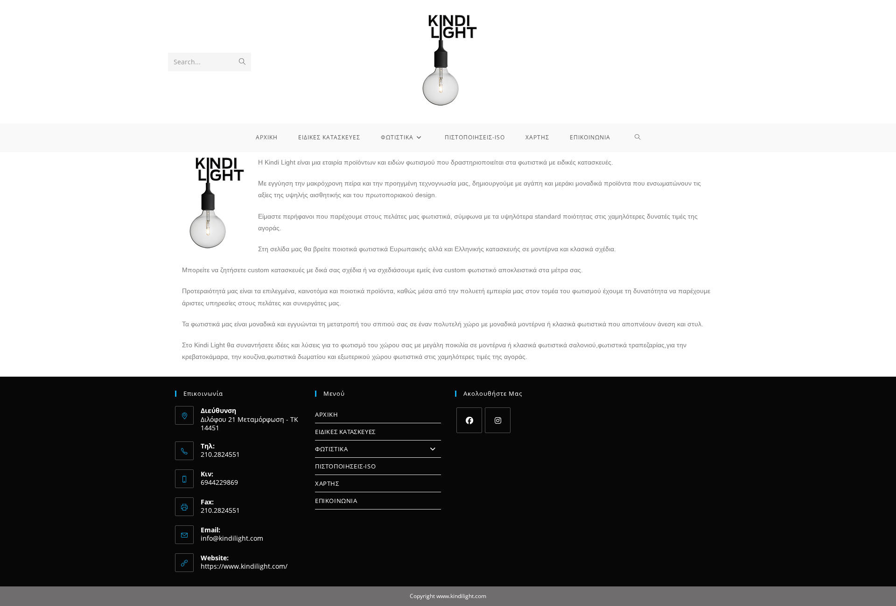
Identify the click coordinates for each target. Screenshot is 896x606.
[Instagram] (498, 420)
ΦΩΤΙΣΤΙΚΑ (331, 449)
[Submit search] (242, 62)
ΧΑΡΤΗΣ (327, 483)
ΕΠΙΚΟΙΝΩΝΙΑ (336, 500)
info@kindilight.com (232, 538)
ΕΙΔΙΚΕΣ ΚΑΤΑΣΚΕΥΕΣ (345, 431)
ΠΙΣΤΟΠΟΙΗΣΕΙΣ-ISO (345, 466)
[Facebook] (469, 420)
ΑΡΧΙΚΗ (326, 414)
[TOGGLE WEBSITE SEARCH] (637, 138)
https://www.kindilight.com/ (244, 566)
